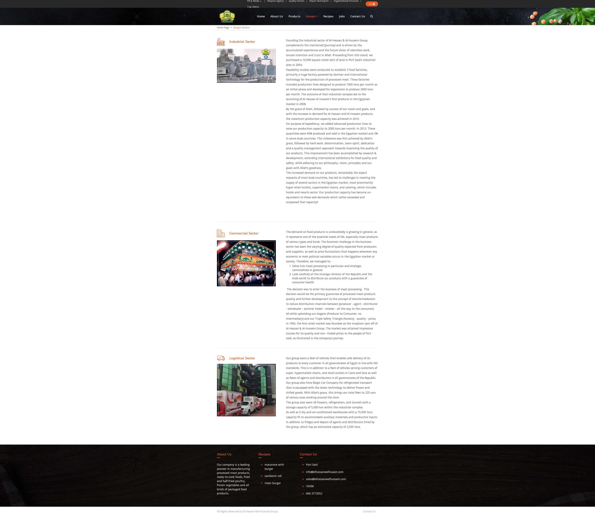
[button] (372, 16)
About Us (276, 16)
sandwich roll (273, 476)
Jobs (342, 16)
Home (261, 16)
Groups (310, 16)
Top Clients (253, 6)
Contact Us (357, 16)
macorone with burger (274, 466)
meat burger (273, 483)
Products (294, 16)
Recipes (328, 16)
